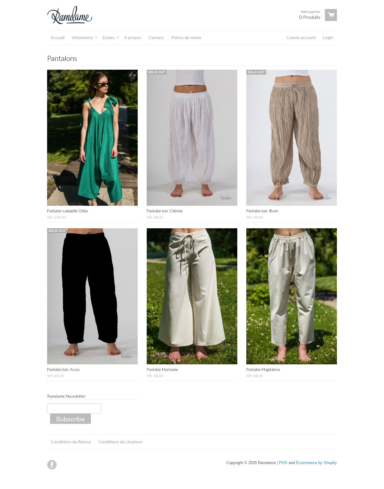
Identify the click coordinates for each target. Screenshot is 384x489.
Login (328, 37)
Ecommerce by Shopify (316, 462)
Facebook (52, 464)
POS (283, 462)
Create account (301, 37)
